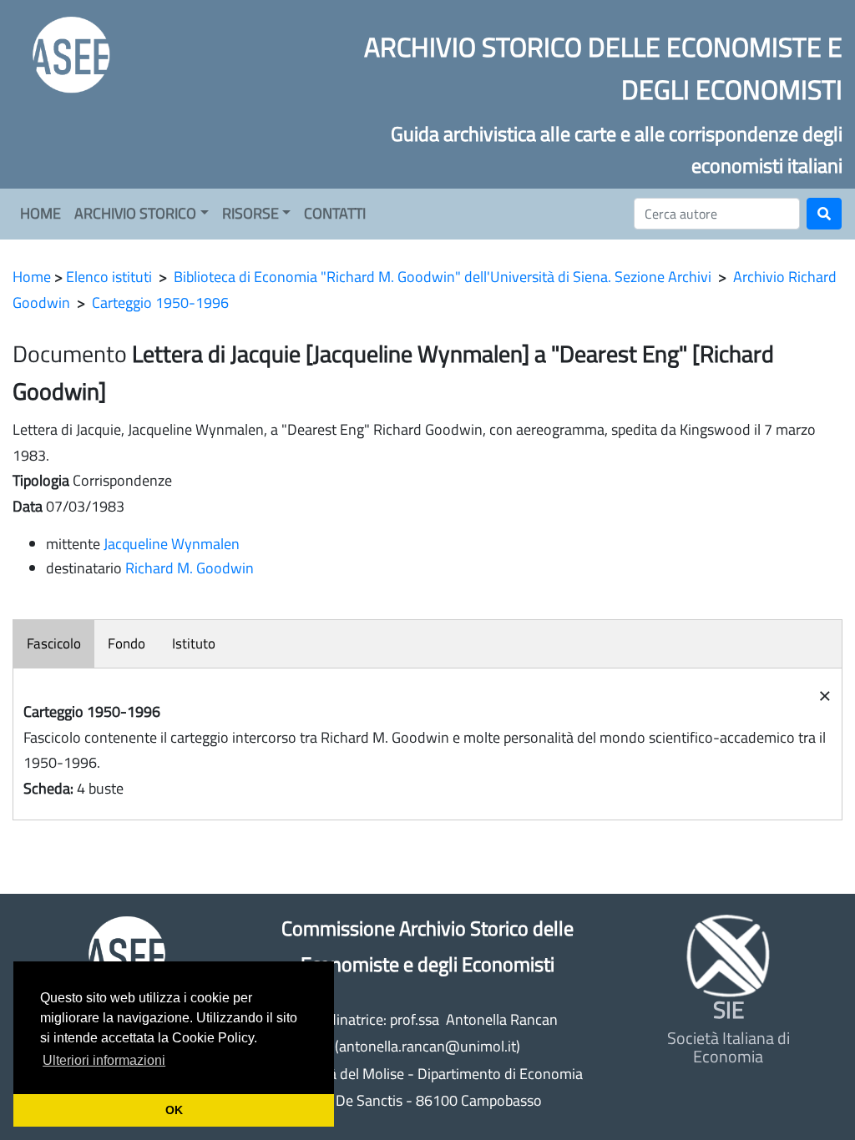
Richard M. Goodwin (189, 568)
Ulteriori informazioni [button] (104, 1060)
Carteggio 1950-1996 (160, 302)
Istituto (193, 643)
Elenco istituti (109, 276)
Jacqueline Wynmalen (172, 543)
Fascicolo (54, 643)
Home (32, 276)
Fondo (126, 643)
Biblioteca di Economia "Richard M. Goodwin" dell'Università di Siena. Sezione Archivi (442, 276)
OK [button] (174, 1110)
